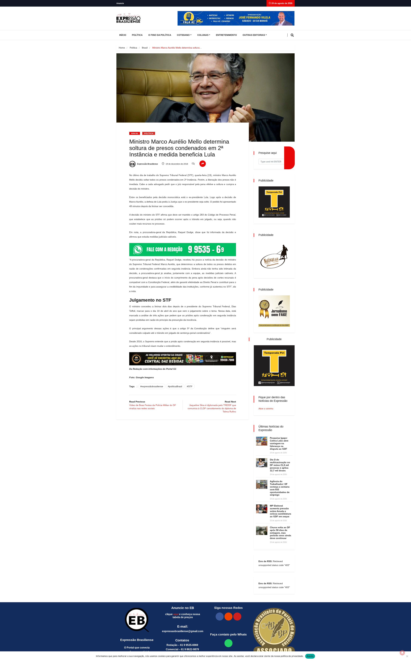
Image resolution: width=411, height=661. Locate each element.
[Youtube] (237, 617)
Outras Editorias (254, 35)
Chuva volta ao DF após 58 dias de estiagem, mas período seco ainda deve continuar (280, 532)
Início (122, 35)
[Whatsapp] (228, 643)
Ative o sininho (265, 408)
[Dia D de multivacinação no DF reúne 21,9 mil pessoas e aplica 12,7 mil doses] (261, 462)
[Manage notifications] (402, 652)
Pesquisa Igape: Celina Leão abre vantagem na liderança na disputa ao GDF (279, 443)
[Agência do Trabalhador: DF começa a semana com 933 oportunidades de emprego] (261, 484)
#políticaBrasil (175, 386)
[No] (407, 656)
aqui (176, 614)
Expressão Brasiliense (147, 164)
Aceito (310, 656)
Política (137, 35)
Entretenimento (226, 35)
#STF (189, 386)
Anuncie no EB (182, 608)
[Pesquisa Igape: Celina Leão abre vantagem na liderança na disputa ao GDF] (261, 441)
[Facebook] (220, 617)
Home (122, 47)
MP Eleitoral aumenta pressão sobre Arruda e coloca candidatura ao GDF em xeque (280, 511)
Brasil (145, 47)
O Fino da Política (159, 35)
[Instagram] (228, 617)
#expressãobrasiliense (151, 386)
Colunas (202, 35)
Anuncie (120, 3)
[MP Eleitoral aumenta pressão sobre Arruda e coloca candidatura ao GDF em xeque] (261, 508)
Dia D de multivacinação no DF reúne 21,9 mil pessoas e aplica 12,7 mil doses (280, 465)
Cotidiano (183, 35)
